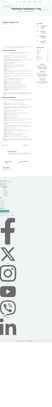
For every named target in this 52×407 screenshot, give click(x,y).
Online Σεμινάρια (5, 192)
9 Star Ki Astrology (39, 49)
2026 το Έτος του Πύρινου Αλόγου (43, 31)
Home (19, 11)
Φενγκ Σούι (38, 59)
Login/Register (3, 205)
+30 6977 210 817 (3, 184)
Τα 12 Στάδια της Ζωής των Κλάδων (43, 26)
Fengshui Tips (38, 51)
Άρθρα (2, 201)
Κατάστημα (2, 204)
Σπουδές (4, 189)
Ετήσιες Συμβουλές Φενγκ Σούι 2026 (43, 37)
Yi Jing (22, 11)
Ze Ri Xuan (37, 56)
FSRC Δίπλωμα (5, 195)
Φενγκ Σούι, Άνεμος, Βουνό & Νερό (43, 41)
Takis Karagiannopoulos (12, 151)
